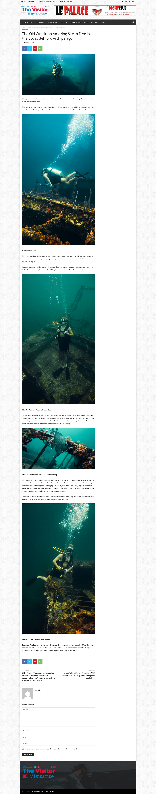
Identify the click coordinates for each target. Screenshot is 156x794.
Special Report (52, 22)
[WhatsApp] (40, 48)
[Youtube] (133, 1)
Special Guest (39, 22)
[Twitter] (129, 1)
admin (26, 42)
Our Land (64, 22)
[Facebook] (122, 1)
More (103, 22)
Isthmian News (76, 22)
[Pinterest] (35, 48)
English (69, 1)
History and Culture (91, 22)
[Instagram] (126, 1)
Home (23, 27)
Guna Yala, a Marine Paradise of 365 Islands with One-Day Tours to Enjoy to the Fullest (78, 675)
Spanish (62, 1)
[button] (132, 22)
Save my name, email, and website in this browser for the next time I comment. (51, 749)
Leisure (30, 27)
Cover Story (28, 22)
